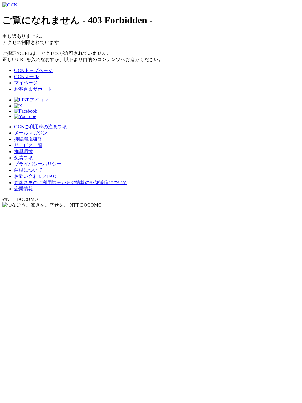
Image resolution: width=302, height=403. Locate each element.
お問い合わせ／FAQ (35, 176)
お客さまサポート (33, 88)
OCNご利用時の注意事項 (40, 126)
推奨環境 (23, 151)
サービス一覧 (28, 145)
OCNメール (26, 76)
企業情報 (23, 188)
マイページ (26, 82)
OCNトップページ (33, 70)
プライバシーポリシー (37, 163)
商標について (28, 170)
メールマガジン (30, 132)
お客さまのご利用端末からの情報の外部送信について (70, 182)
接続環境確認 (28, 139)
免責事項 (23, 157)
